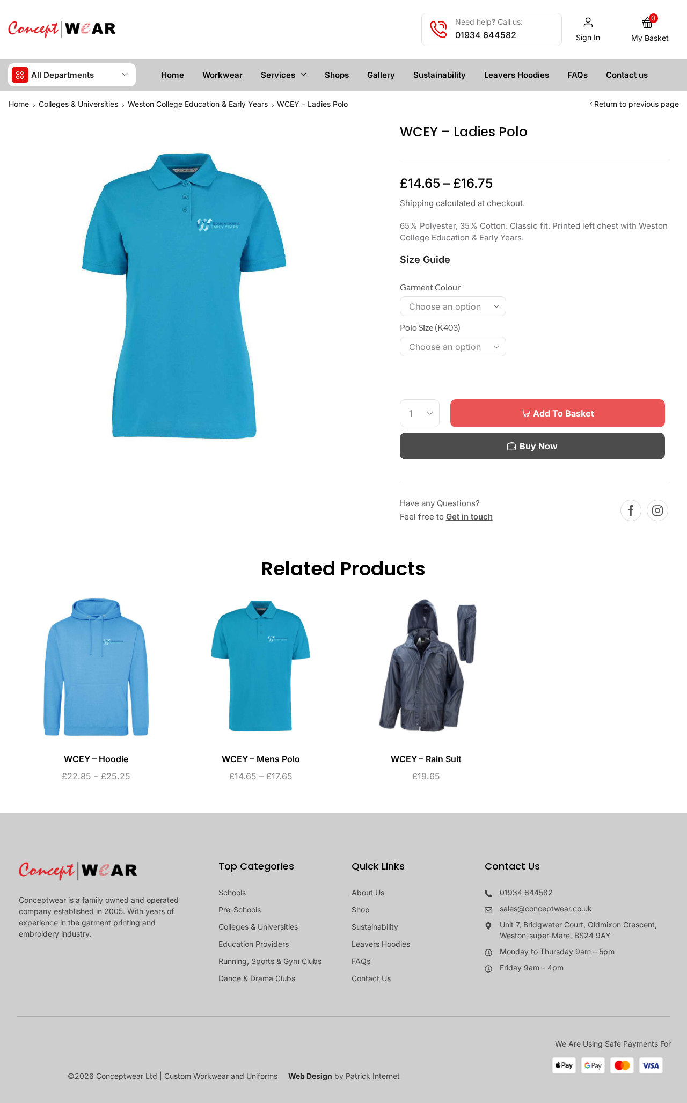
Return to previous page (636, 103)
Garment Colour (430, 287)
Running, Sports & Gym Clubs (269, 961)
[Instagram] (657, 510)
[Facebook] (630, 510)
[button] (588, 29)
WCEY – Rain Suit (426, 759)
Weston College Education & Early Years (198, 103)
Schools (232, 892)
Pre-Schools (239, 909)
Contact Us (371, 978)
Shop (361, 909)
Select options (84, 671)
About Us (368, 892)
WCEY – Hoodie (96, 759)
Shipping (418, 203)
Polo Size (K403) (430, 327)
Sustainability (375, 926)
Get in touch (469, 517)
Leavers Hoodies (381, 943)
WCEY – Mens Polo (261, 759)
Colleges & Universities (78, 103)
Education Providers (253, 943)
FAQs (361, 961)
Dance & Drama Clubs (256, 978)
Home (19, 103)
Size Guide (425, 259)
